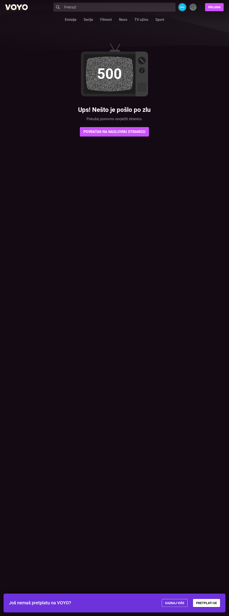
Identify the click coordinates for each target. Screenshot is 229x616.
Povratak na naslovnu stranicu (114, 132)
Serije (88, 19)
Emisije (70, 19)
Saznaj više (174, 603)
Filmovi (106, 19)
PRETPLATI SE (206, 603)
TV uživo (141, 19)
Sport (159, 19)
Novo (123, 19)
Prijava (214, 7)
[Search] (57, 7)
